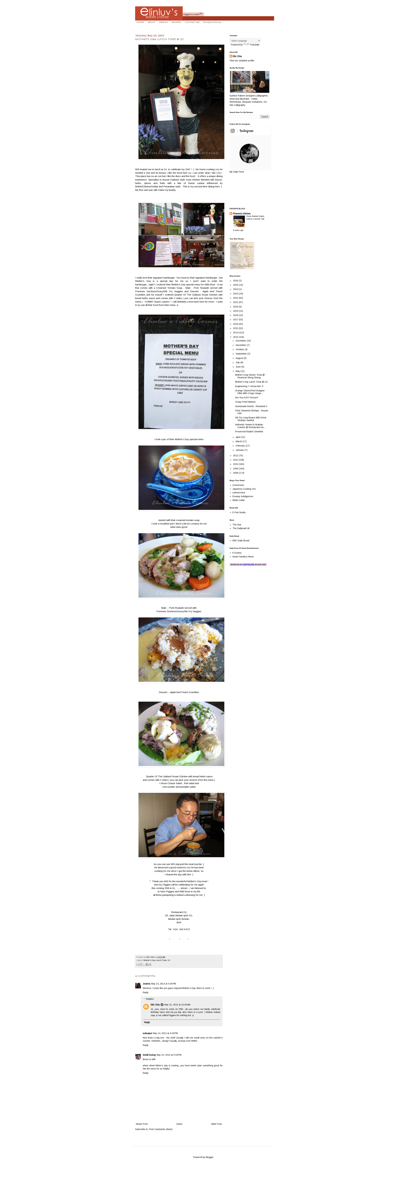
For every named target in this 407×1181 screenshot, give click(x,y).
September (241, 353)
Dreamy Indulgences (242, 496)
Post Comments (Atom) (160, 1129)
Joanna (146, 983)
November (241, 345)
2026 (236, 280)
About (151, 22)
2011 (236, 460)
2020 (236, 306)
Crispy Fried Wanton (245, 402)
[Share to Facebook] (146, 964)
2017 (236, 319)
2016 (236, 324)
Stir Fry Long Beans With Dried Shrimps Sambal (250, 419)
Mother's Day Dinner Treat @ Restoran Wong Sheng (250, 376)
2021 (236, 302)
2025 (236, 285)
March (239, 441)
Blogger (209, 1157)
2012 (236, 455)
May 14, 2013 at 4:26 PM (163, 983)
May (238, 371)
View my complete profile (242, 60)
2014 (236, 332)
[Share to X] (143, 964)
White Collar (238, 500)
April (238, 437)
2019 (236, 311)
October (240, 349)
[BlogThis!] (140, 964)
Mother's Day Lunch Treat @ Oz (251, 382)
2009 (236, 468)
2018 (236, 315)
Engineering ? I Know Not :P (249, 386)
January (240, 450)
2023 (236, 293)
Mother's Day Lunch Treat (154, 960)
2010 (236, 464)
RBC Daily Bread (240, 540)
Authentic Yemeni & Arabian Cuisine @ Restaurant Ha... (250, 426)
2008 (236, 473)
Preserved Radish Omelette (249, 431)
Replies (150, 999)
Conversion (238, 485)
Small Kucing (149, 1055)
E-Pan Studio (239, 512)
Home (140, 22)
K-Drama (236, 552)
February (240, 445)
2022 (236, 298)
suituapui (147, 1033)
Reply (145, 992)
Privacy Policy (212, 22)
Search (163, 22)
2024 (236, 289)
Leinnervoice (238, 492)
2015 (236, 328)
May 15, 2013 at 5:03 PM (169, 1055)
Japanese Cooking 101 (244, 489)
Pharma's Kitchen (242, 213)
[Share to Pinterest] (150, 964)
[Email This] (137, 964)
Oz (169, 960)
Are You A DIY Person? (246, 397)
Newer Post (142, 1124)
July (238, 362)
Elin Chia (155, 1004)
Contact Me (192, 22)
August (240, 358)
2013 (236, 337)
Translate (254, 44)
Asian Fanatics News (243, 556)
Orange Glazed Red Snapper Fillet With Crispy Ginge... (250, 392)
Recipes (176, 22)
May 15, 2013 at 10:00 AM (177, 1004)
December (241, 340)
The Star (236, 524)
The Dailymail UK (241, 528)
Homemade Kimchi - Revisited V (251, 406)
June (238, 366)
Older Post (216, 1124)
